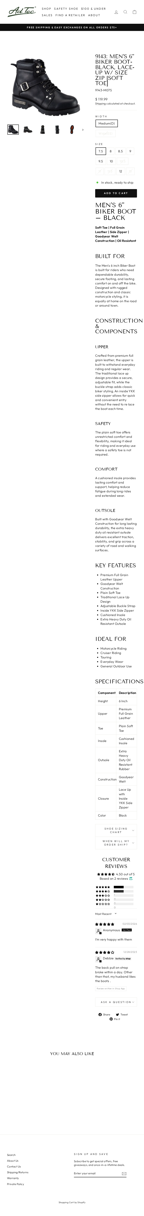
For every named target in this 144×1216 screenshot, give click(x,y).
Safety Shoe (66, 8)
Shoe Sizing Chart (116, 830)
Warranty (13, 1178)
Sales (47, 15)
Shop (47, 8)
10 (111, 161)
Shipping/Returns (17, 1172)
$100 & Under (93, 8)
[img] (104, 924)
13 (130, 171)
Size (99, 144)
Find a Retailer (70, 15)
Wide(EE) (106, 133)
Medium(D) (107, 123)
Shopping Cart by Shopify (72, 1202)
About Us (12, 1160)
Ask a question (116, 1002)
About (94, 15)
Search (11, 1155)
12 (120, 171)
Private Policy (15, 1184)
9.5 (101, 161)
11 (100, 171)
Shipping (100, 103)
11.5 (110, 171)
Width (101, 116)
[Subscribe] (124, 1173)
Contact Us (14, 1166)
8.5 (120, 151)
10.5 (123, 161)
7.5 (101, 151)
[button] (103, 887)
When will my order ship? (116, 843)
